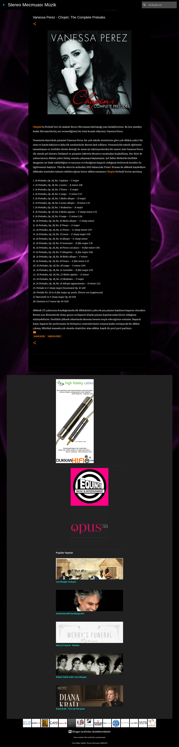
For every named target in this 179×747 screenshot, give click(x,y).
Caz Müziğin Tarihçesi (66, 582)
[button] (34, 24)
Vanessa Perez (54, 336)
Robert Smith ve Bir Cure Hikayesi (71, 677)
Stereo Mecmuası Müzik (32, 4)
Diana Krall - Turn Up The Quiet (70, 709)
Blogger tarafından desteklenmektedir (91, 731)
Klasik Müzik (39, 336)
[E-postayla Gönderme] (34, 333)
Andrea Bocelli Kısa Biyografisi (70, 613)
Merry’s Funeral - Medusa (67, 645)
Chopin (37, 126)
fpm (85, 737)
